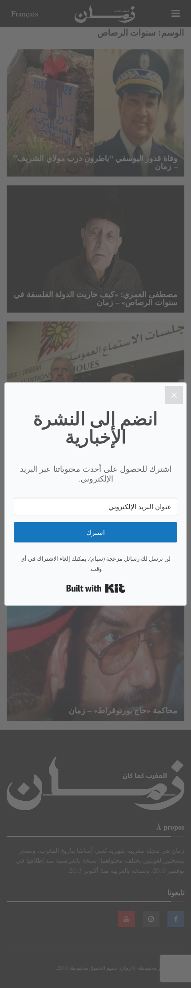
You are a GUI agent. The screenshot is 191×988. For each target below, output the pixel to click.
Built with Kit (95, 588)
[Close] (174, 395)
